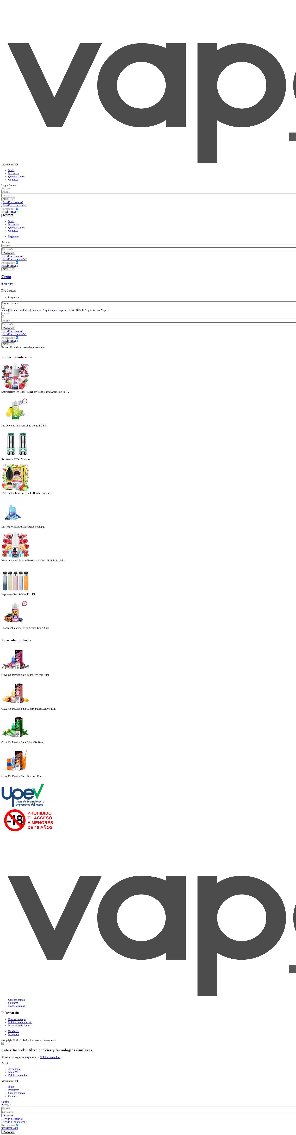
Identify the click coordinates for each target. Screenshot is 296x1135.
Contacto (13, 179)
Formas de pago (17, 1019)
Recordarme (8, 208)
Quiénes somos (16, 176)
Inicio (11, 170)
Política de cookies (50, 1057)
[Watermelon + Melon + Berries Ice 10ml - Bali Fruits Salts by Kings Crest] (15, 558)
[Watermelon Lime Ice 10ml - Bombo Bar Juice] (15, 490)
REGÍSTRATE (9, 211)
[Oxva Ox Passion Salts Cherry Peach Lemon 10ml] (15, 706)
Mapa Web (14, 1072)
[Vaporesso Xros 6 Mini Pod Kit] (15, 591)
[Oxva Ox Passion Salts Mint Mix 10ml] (15, 740)
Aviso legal (14, 1069)
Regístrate (13, 236)
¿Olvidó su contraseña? (14, 205)
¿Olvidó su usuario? (12, 202)
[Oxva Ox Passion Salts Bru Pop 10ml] (15, 773)
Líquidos (36, 310)
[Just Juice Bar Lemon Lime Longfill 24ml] (15, 423)
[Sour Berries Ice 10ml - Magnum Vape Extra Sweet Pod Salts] (15, 389)
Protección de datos (18, 1025)
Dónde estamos (16, 1005)
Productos (13, 173)
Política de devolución (20, 1022)
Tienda (13, 310)
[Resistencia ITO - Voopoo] (16, 456)
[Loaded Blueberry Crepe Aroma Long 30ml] (15, 625)
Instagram (13, 1034)
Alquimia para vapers (54, 310)
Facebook (13, 1031)
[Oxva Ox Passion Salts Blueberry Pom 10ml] (15, 672)
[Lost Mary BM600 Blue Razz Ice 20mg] (12, 524)
